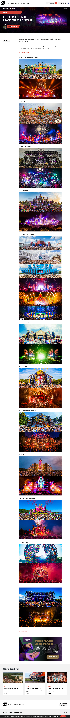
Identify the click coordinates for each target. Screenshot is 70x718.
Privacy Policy (10, 712)
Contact (65, 712)
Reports (23, 3)
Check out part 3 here (24, 54)
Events (7, 8)
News (12, 3)
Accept (63, 716)
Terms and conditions (18, 712)
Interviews (17, 3)
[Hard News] (3, 3)
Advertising (5, 712)
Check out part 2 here (24, 52)
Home (9, 3)
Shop (28, 3)
